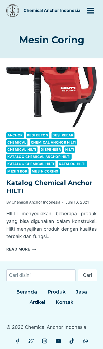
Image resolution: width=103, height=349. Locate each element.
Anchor (15, 135)
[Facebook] (17, 341)
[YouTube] (58, 341)
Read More (21, 249)
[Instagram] (44, 341)
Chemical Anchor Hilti (53, 142)
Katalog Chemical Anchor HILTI (39, 157)
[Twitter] (31, 341)
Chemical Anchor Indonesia (36, 202)
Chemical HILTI (21, 150)
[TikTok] (72, 341)
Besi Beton (37, 135)
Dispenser (51, 150)
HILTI (69, 150)
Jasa (81, 292)
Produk (56, 292)
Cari (87, 275)
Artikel (37, 302)
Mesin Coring (45, 171)
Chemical (16, 142)
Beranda (26, 292)
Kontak (64, 302)
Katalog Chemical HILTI (30, 164)
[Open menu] (90, 10)
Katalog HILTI (72, 164)
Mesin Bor (17, 171)
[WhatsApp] (85, 341)
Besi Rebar (63, 135)
